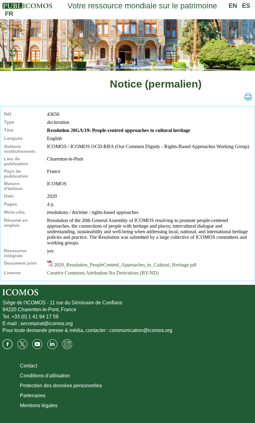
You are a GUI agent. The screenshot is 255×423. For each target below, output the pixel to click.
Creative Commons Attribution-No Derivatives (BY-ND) (103, 272)
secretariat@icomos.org (47, 323)
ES (246, 5)
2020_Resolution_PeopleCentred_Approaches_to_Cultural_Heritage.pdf (125, 264)
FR (9, 13)
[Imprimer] (248, 97)
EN (233, 5)
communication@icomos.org (140, 330)
